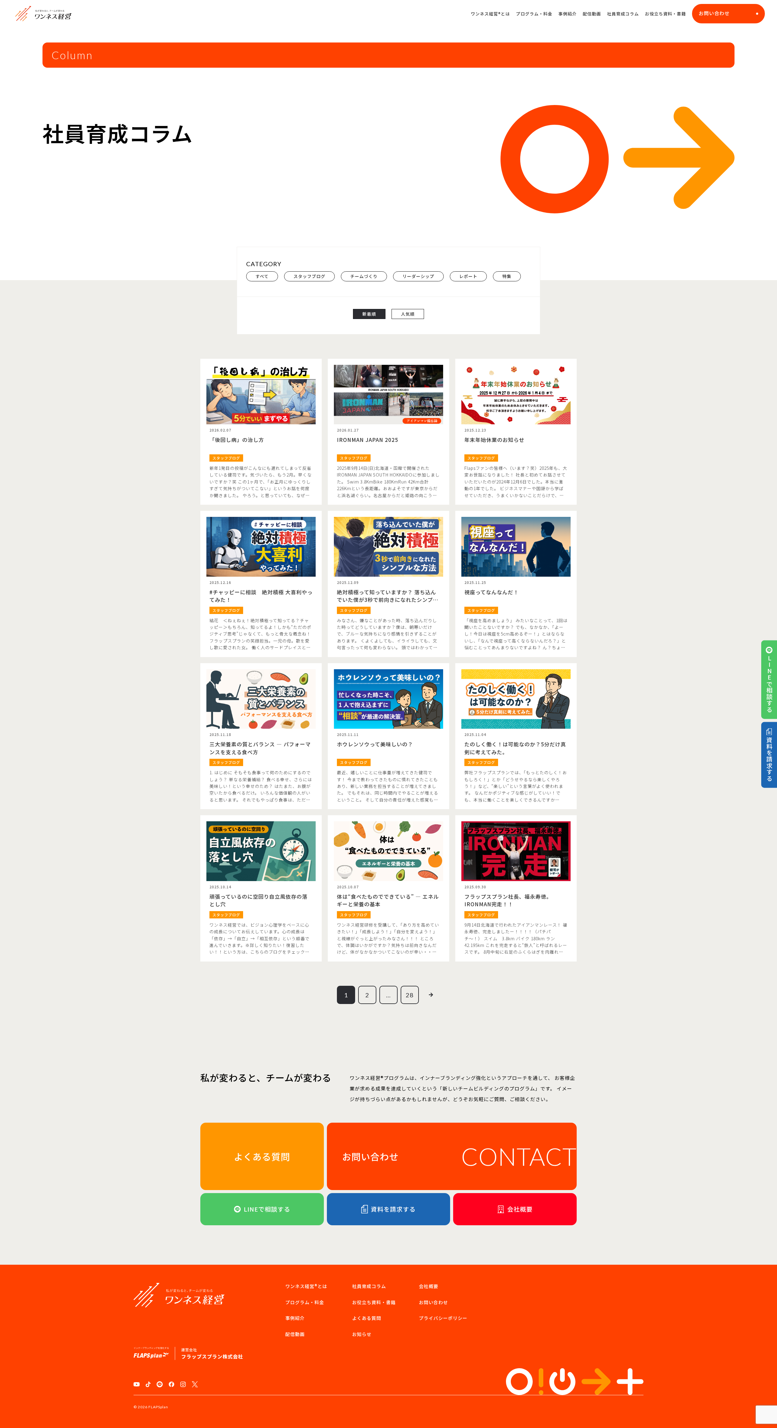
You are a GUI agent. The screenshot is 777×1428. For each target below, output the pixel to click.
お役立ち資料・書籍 (665, 14)
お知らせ (362, 1334)
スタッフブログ (309, 276)
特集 (506, 276)
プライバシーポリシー (443, 1318)
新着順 (369, 314)
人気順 (408, 314)
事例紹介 (567, 14)
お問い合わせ (714, 13)
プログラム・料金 (534, 14)
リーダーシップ (418, 276)
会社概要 (428, 1286)
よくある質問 (366, 1318)
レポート (468, 276)
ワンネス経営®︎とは (490, 14)
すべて (262, 276)
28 (410, 995)
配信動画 (592, 14)
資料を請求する (769, 759)
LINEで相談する (769, 683)
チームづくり (364, 276)
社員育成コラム (623, 14)
